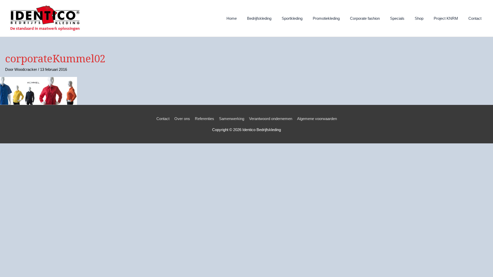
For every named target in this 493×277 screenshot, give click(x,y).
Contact (162, 118)
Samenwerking (231, 118)
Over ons (182, 118)
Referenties (204, 118)
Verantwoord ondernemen (270, 118)
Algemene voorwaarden (317, 118)
